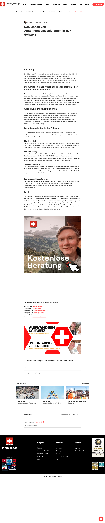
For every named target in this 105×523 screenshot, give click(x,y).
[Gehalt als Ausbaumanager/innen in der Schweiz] (27, 392)
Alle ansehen (85, 383)
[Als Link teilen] (36, 373)
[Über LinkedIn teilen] (32, 373)
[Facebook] (11, 448)
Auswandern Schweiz (13, 5)
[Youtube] (6, 448)
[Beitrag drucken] (40, 373)
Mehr (60, 11)
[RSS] (16, 448)
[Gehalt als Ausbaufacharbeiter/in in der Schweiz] (52, 392)
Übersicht (19, 11)
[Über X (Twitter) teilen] (28, 373)
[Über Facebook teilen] (25, 373)
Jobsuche (42, 11)
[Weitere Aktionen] (80, 22)
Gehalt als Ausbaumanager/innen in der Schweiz (26, 402)
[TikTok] (13, 448)
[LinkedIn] (3, 448)
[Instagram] (8, 448)
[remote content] (52, 51)
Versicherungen (52, 11)
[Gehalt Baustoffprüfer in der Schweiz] (77, 392)
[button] (48, 4)
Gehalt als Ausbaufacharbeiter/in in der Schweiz (51, 402)
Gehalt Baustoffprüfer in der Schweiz (77, 402)
